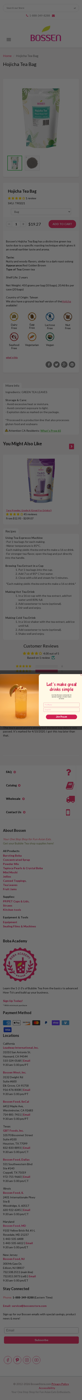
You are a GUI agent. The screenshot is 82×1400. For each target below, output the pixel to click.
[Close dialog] (81, 674)
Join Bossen (61, 716)
